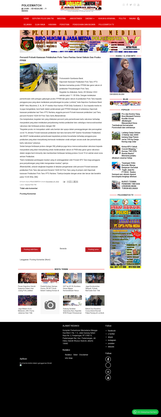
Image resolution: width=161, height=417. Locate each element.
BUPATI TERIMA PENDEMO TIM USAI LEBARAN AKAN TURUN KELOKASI (131, 185)
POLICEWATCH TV (106, 24)
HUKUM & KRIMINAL (107, 18)
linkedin (111, 347)
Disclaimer (83, 355)
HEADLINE (38, 9)
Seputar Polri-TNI (30, 185)
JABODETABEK (75, 18)
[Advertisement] (38, 339)
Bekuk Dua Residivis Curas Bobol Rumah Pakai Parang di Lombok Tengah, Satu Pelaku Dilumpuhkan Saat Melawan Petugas (94, 314)
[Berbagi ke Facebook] (75, 182)
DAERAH (89, 18)
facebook (112, 331)
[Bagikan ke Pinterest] (77, 182)
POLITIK (122, 18)
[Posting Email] (64, 182)
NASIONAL (61, 18)
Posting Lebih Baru (31, 249)
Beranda (63, 248)
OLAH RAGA (40, 24)
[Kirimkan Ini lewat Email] (68, 182)
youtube (111, 343)
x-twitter (111, 334)
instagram (112, 340)
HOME (26, 18)
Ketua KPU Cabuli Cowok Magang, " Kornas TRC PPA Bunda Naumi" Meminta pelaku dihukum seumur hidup (124, 152)
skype (110, 337)
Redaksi (68, 355)
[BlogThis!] (70, 182)
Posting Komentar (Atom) (39, 260)
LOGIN (26, 9)
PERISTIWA (64, 24)
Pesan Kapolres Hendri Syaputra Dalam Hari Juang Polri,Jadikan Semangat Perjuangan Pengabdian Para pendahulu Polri (27, 291)
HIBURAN (52, 24)
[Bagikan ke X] (72, 182)
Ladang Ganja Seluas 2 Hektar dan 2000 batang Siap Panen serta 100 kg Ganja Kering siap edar (131, 137)
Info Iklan (69, 358)
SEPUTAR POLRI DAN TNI (43, 18)
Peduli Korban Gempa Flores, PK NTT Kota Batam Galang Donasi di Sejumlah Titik (50, 289)
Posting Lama (93, 249)
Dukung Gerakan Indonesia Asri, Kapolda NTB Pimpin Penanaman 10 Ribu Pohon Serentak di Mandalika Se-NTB (72, 313)
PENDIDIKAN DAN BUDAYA (84, 24)
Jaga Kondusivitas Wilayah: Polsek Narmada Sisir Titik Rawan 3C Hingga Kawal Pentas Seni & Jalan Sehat (94, 291)
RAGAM (132, 18)
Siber (75, 355)
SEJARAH (28, 24)
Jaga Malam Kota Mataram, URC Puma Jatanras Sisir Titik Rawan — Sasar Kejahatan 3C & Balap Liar (26, 314)
